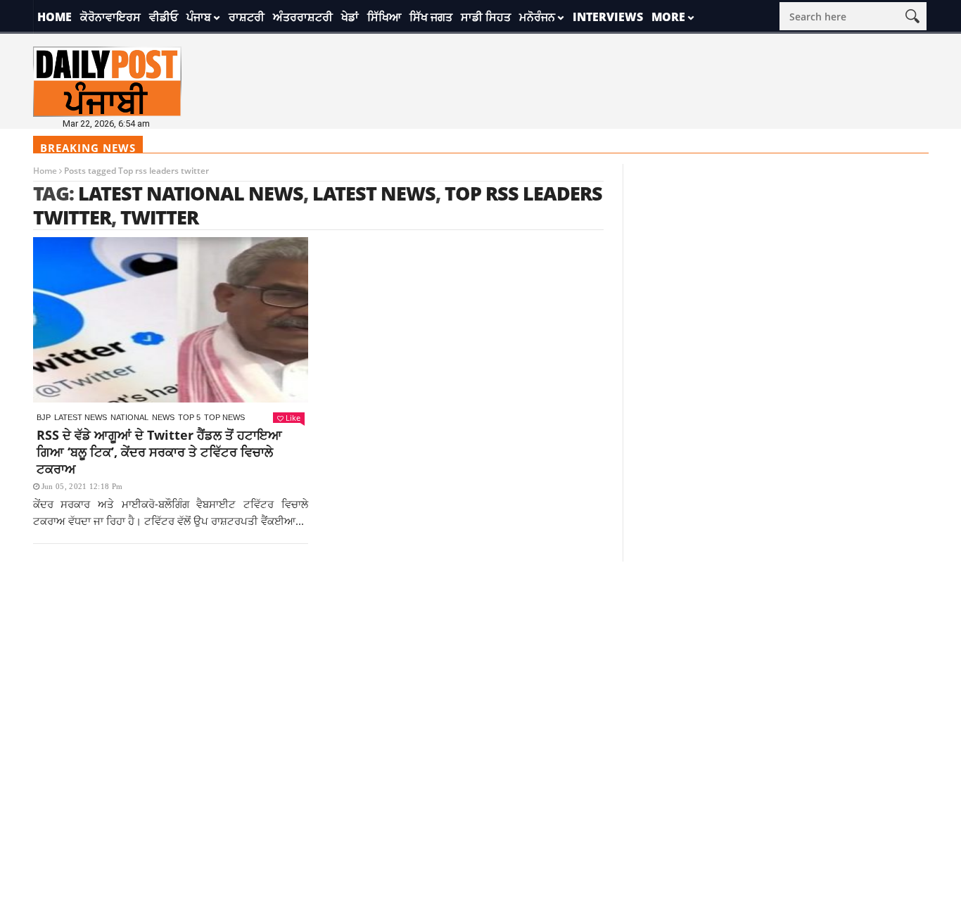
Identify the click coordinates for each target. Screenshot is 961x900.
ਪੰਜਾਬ (198, 17)
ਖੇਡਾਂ (350, 17)
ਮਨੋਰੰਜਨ (537, 17)
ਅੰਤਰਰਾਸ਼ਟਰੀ (303, 17)
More (668, 17)
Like (293, 417)
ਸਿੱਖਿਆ (384, 17)
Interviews (608, 17)
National (129, 417)
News (163, 417)
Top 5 (189, 417)
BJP (44, 417)
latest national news (190, 193)
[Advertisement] (480, 660)
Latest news (80, 417)
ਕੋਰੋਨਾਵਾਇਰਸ (110, 17)
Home (54, 17)
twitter (159, 217)
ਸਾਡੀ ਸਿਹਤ (486, 17)
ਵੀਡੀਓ (163, 17)
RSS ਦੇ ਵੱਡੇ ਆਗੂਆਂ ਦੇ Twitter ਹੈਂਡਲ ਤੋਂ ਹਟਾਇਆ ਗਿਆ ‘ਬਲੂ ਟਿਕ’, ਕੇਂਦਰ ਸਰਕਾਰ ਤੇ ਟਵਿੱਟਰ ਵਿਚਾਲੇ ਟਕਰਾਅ (159, 451)
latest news (373, 193)
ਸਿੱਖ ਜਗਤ (430, 17)
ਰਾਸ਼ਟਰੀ (247, 17)
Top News (224, 417)
